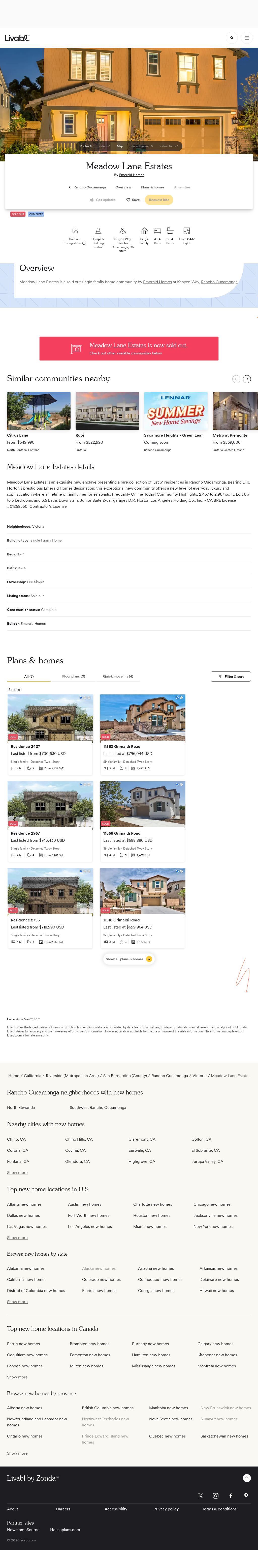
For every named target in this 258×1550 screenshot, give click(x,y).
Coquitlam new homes (27, 1354)
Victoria (38, 526)
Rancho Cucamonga (219, 281)
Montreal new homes (217, 1366)
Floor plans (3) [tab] (73, 676)
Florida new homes (99, 1290)
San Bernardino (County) (125, 1075)
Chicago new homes (212, 1204)
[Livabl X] (201, 1496)
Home (13, 1075)
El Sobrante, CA (205, 1150)
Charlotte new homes (152, 1204)
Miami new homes (150, 1226)
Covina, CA (75, 1150)
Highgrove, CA (141, 1161)
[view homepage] (17, 38)
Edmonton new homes (90, 1354)
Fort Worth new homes (88, 1215)
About (12, 1509)
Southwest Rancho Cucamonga (98, 1107)
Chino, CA (16, 1139)
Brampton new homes (89, 1343)
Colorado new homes (101, 1279)
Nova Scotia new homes (170, 1419)
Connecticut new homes (160, 1279)
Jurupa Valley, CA (207, 1161)
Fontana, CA (18, 1161)
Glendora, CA (77, 1161)
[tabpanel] (129, 829)
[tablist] (73, 676)
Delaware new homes (219, 1279)
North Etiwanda (21, 1107)
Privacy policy (166, 1509)
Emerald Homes (131, 175)
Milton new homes (86, 1366)
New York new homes (213, 1226)
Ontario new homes (25, 1436)
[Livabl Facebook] (231, 1496)
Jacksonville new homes (216, 1215)
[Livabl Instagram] (216, 1496)
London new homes (25, 1366)
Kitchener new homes (217, 1354)
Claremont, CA (141, 1139)
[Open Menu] (247, 38)
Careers (63, 1509)
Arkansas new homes (219, 1268)
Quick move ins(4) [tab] (118, 676)
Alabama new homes (26, 1268)
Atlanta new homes (24, 1204)
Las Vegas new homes (27, 1226)
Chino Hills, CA (79, 1139)
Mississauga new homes (153, 1366)
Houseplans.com (65, 1529)
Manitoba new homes (168, 1407)
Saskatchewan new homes (224, 1436)
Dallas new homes (23, 1215)
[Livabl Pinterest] (246, 1496)
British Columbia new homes (108, 1407)
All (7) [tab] (29, 676)
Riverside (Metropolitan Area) (72, 1075)
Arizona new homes (156, 1268)
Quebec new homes (167, 1436)
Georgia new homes (156, 1290)
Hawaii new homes (217, 1290)
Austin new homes (84, 1204)
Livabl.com (14, 1035)
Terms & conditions (219, 1509)
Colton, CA (201, 1139)
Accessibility (116, 1509)
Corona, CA (17, 1150)
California (32, 1075)
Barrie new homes (23, 1343)
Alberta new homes (24, 1407)
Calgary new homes (215, 1343)
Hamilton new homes (151, 1354)
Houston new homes (151, 1215)
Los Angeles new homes (90, 1226)
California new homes (26, 1279)
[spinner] (232, 38)
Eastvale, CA (139, 1150)
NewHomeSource (23, 1529)
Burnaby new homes (150, 1343)
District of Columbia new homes (36, 1290)
